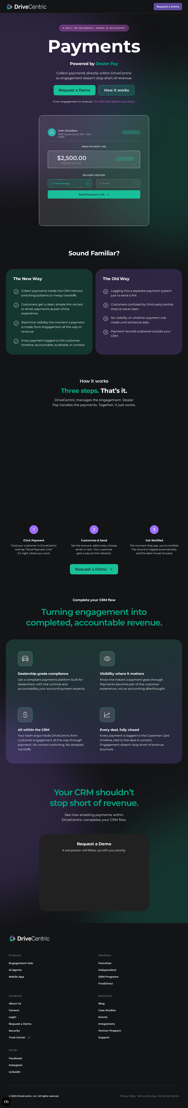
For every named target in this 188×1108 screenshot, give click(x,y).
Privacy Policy (128, 1096)
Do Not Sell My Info (168, 1096)
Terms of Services (146, 1096)
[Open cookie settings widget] (6, 1101)
